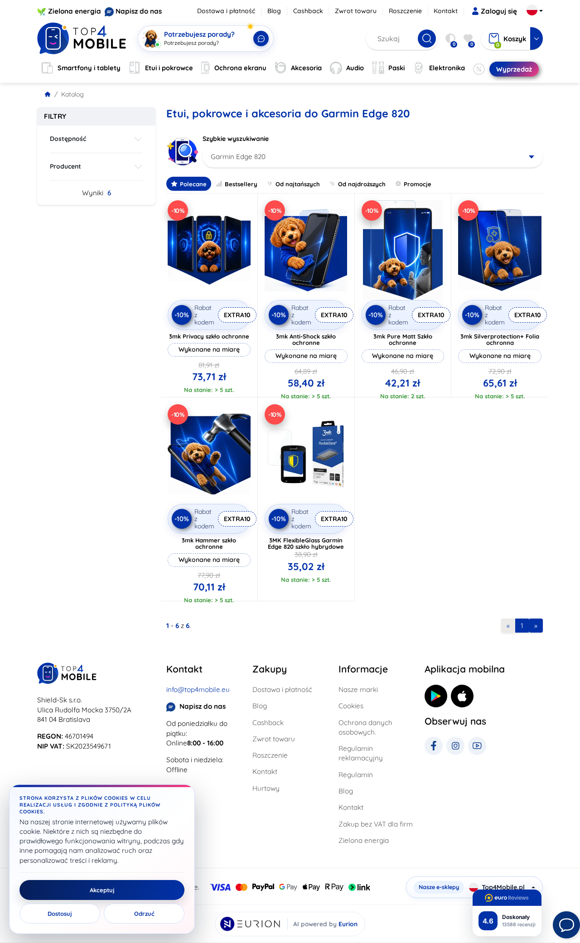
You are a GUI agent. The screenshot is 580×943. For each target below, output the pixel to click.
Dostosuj (60, 913)
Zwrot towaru (356, 11)
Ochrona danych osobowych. (365, 727)
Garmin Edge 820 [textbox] (238, 156)
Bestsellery (241, 184)
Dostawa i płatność (226, 11)
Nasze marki (358, 689)
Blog (274, 11)
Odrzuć (144, 913)
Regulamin (355, 774)
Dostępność (68, 139)
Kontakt (446, 11)
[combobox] (373, 157)
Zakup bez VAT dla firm (375, 824)
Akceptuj (102, 890)
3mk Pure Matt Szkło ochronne (402, 339)
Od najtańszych (298, 184)
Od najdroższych (362, 184)
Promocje (417, 184)
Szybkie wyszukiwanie (236, 139)
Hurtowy (266, 788)
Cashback (308, 11)
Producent (65, 166)
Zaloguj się (499, 11)
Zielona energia (74, 11)
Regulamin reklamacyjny (360, 753)
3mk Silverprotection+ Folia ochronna (499, 339)
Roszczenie (405, 11)
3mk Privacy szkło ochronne (209, 336)
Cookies (350, 705)
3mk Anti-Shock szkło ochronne (306, 339)
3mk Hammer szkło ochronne (209, 543)
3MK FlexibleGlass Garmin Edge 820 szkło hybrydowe (306, 543)
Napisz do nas (139, 11)
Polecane (193, 184)
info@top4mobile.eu (198, 689)
